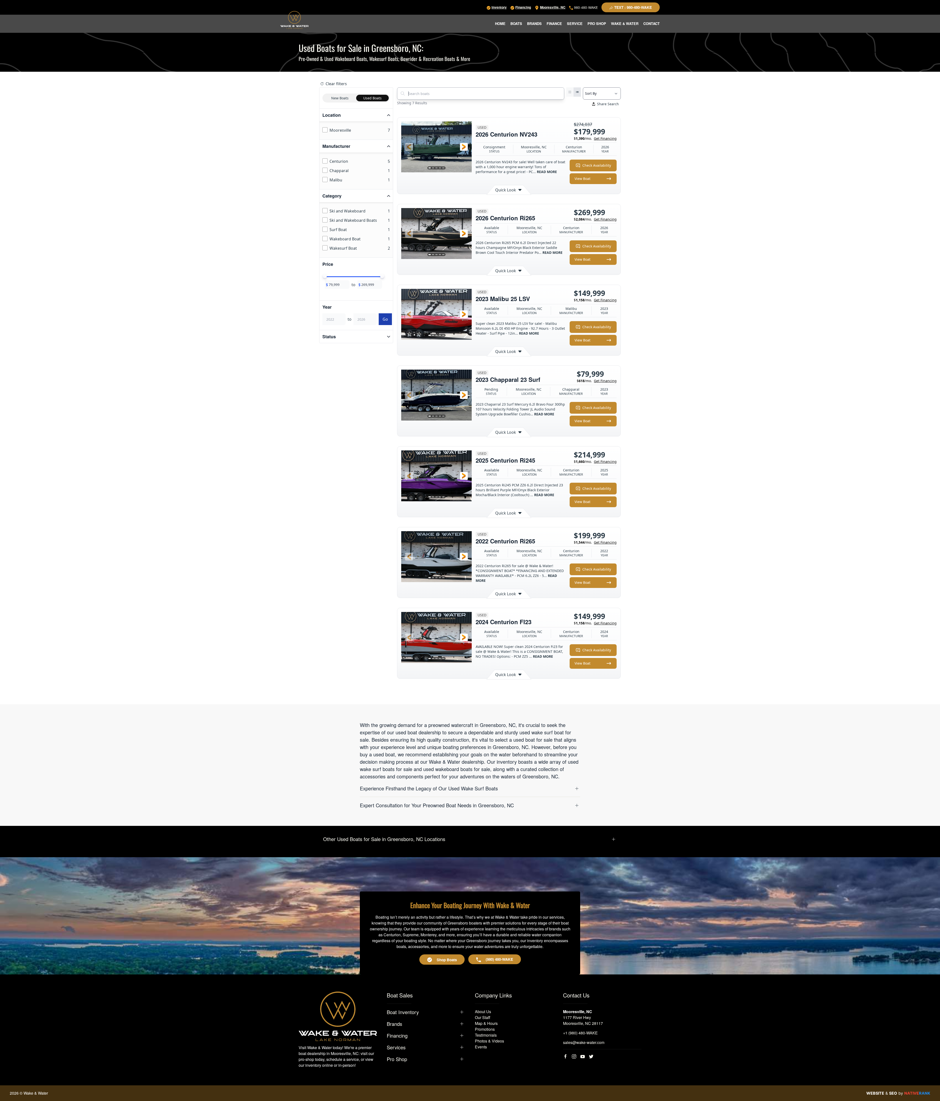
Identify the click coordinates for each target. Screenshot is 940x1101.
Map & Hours (486, 1023)
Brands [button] (534, 23)
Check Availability (596, 165)
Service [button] (575, 23)
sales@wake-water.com (583, 1042)
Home (500, 23)
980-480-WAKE (585, 7)
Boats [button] (516, 23)
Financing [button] (397, 1035)
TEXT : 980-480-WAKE (632, 7)
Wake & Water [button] (624, 23)
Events (481, 1047)
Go (385, 319)
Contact (651, 23)
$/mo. (595, 138)
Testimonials (486, 1035)
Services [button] (396, 1047)
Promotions (485, 1029)
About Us (483, 1011)
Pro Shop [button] (597, 23)
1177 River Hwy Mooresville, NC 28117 (583, 1020)
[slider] (325, 276)
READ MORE (547, 171)
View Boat (582, 178)
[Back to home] (294, 20)
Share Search (608, 104)
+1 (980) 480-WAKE (580, 1033)
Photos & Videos (489, 1041)
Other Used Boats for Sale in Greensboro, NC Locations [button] (384, 839)
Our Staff (482, 1017)
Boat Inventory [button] (403, 1012)
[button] (409, 147)
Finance (554, 23)
